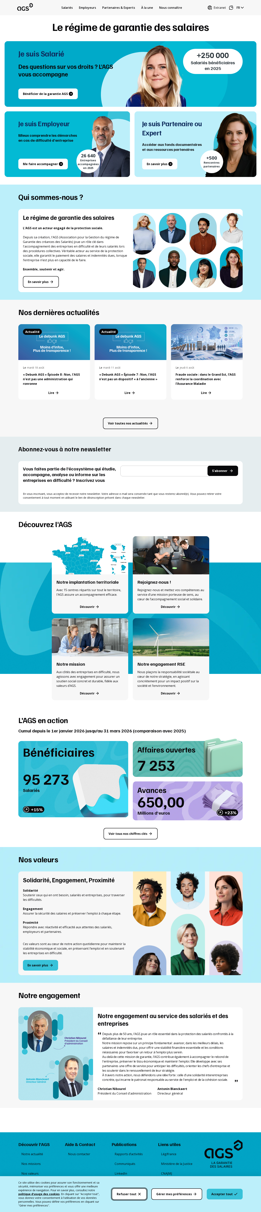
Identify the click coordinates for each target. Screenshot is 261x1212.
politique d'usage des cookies (39, 1194)
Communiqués (125, 1164)
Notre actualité (32, 1154)
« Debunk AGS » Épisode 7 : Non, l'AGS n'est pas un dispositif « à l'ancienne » (128, 376)
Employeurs (87, 8)
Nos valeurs (30, 1173)
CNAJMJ (166, 1173)
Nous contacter (79, 1154)
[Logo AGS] (223, 1154)
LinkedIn (121, 1173)
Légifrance (168, 1154)
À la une (147, 8)
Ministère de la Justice (176, 1164)
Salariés (67, 8)
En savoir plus (157, 164)
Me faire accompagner (40, 164)
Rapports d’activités (129, 1154)
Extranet (220, 8)
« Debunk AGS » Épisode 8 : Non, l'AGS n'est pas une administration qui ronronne (51, 379)
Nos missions (31, 1164)
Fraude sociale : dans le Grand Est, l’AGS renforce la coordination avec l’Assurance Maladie (206, 379)
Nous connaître (170, 8)
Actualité (32, 332)
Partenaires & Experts (118, 8)
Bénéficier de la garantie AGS (45, 94)
